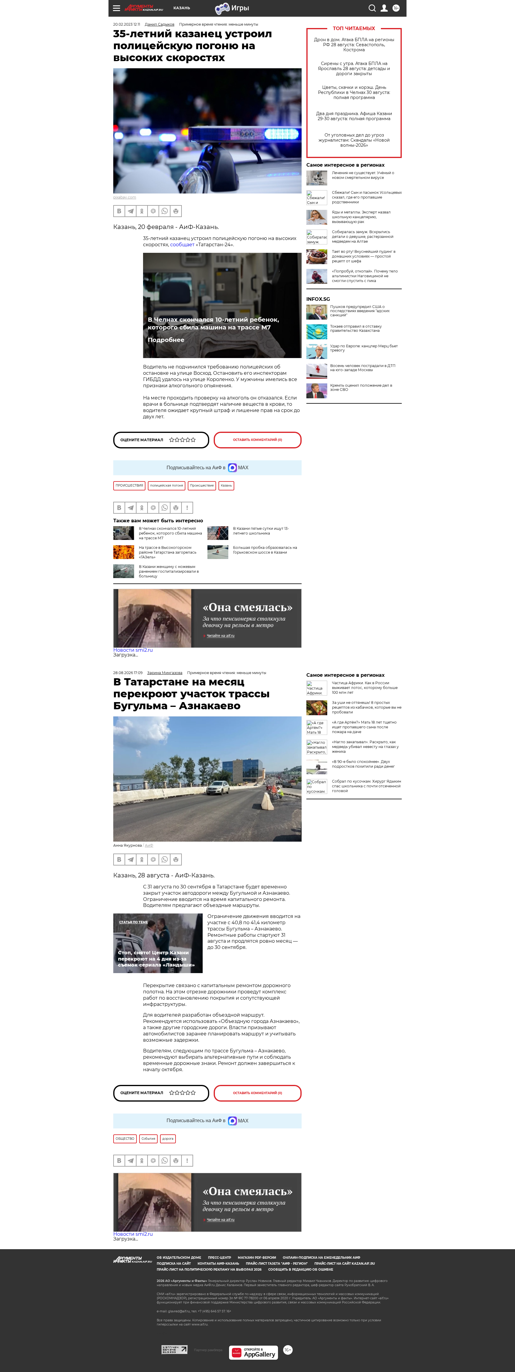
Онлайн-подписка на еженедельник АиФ (321, 1258)
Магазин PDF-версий (257, 1258)
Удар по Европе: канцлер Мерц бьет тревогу (364, 348)
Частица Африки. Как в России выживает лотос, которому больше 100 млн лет (365, 688)
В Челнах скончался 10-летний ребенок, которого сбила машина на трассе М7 (213, 323)
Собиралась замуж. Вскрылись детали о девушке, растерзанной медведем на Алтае (362, 237)
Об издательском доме (179, 1258)
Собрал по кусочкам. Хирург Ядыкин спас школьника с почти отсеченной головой (366, 786)
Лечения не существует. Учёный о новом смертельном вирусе (363, 175)
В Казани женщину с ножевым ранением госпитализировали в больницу (169, 571)
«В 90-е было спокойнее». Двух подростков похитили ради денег (363, 764)
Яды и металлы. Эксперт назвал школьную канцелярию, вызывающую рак (361, 217)
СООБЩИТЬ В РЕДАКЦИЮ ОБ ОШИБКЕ (300, 1270)
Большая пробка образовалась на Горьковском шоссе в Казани (265, 550)
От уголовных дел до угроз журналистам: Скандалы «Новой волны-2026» (354, 140)
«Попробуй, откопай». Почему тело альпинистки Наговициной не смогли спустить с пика (365, 276)
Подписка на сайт (174, 1264)
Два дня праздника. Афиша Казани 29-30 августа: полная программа (354, 116)
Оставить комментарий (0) (257, 440)
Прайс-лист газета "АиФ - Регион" (277, 1264)
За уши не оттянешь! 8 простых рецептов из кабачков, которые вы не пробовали (366, 707)
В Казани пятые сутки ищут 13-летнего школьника (261, 530)
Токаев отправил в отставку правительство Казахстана (356, 328)
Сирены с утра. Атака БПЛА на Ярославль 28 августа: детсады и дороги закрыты (354, 68)
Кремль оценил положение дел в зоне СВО (361, 387)
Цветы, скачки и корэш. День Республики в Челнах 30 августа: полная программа (354, 92)
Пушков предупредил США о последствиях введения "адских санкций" (360, 311)
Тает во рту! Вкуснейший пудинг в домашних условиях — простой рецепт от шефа (363, 256)
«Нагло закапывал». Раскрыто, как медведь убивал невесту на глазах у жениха (365, 747)
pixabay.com (124, 197)
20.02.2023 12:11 (126, 24)
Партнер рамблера (208, 1350)
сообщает (182, 244)
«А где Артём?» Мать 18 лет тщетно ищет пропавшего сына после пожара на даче (364, 727)
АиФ (149, 845)
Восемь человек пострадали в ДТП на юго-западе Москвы (362, 368)
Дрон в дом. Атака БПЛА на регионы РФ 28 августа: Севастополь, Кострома (354, 44)
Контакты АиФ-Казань (218, 1264)
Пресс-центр (219, 1258)
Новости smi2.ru (133, 650)
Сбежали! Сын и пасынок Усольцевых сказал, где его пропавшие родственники (367, 197)
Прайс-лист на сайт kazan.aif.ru (344, 1264)
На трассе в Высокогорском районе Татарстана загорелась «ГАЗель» (167, 552)
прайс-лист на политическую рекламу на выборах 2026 (209, 1270)
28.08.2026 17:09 (127, 672)
